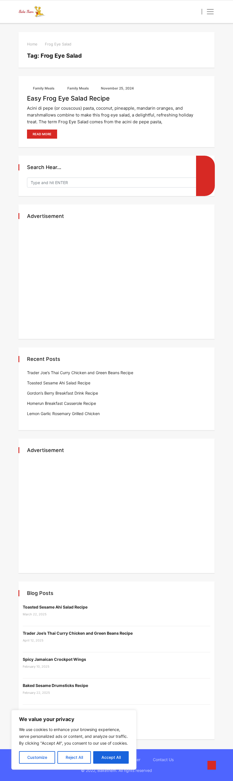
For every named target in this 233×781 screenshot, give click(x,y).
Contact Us (163, 759)
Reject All (74, 757)
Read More (42, 134)
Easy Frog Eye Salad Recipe (68, 98)
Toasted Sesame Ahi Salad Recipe (58, 382)
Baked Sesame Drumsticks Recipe (55, 685)
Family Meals (43, 88)
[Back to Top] (211, 765)
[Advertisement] (116, 279)
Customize (37, 757)
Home (32, 44)
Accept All (111, 757)
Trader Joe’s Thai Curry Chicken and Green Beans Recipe (80, 372)
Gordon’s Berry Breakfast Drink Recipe (62, 393)
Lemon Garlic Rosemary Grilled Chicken (63, 413)
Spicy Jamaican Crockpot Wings (54, 659)
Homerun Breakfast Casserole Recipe (61, 403)
